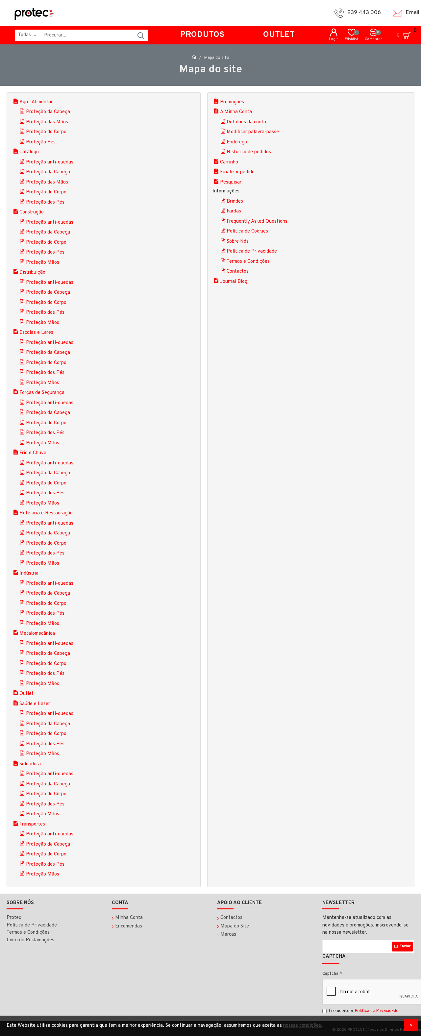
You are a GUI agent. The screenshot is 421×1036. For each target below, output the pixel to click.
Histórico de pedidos (249, 152)
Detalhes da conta (246, 122)
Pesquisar (230, 182)
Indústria (28, 573)
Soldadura (30, 764)
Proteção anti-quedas (49, 162)
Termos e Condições (248, 262)
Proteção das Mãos (47, 122)
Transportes (32, 824)
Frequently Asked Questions (257, 221)
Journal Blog (233, 282)
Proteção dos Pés (45, 202)
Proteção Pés (41, 142)
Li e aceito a (364, 1011)
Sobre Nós (238, 241)
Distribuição (32, 272)
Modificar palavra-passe (253, 132)
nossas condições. (302, 1026)
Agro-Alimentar (36, 102)
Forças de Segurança (41, 393)
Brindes (235, 201)
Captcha (330, 973)
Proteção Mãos (42, 262)
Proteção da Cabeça (48, 112)
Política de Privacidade (252, 251)
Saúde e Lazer (34, 704)
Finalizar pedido (237, 172)
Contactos (238, 271)
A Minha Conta (236, 112)
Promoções (232, 102)
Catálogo (29, 152)
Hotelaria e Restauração (46, 513)
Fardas (234, 211)
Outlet (26, 694)
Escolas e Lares (36, 333)
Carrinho (229, 162)
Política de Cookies (247, 231)
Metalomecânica (37, 633)
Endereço (237, 142)
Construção (31, 212)
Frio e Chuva (32, 453)
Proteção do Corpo (46, 132)
